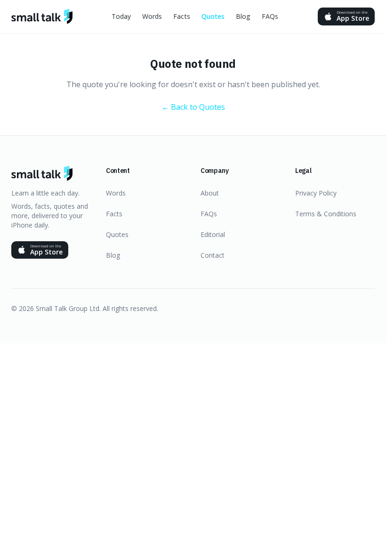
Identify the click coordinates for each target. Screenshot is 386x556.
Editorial (213, 234)
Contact (213, 255)
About (210, 192)
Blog (243, 16)
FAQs (270, 16)
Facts (181, 16)
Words (152, 16)
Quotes (213, 16)
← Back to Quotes (193, 107)
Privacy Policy (316, 192)
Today (121, 16)
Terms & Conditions (325, 213)
